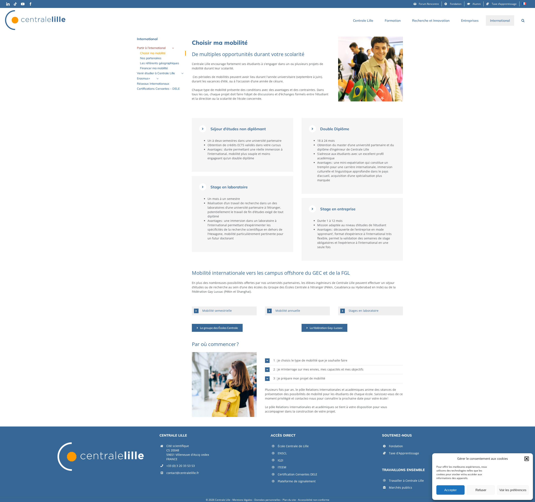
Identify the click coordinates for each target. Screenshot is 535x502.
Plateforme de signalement (297, 481)
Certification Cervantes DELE (297, 474)
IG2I (280, 460)
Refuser (480, 490)
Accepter (450, 490)
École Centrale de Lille (293, 446)
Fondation (396, 446)
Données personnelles (267, 500)
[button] (527, 459)
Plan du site (289, 500)
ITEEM (282, 467)
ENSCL (282, 453)
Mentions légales (242, 500)
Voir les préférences (512, 490)
